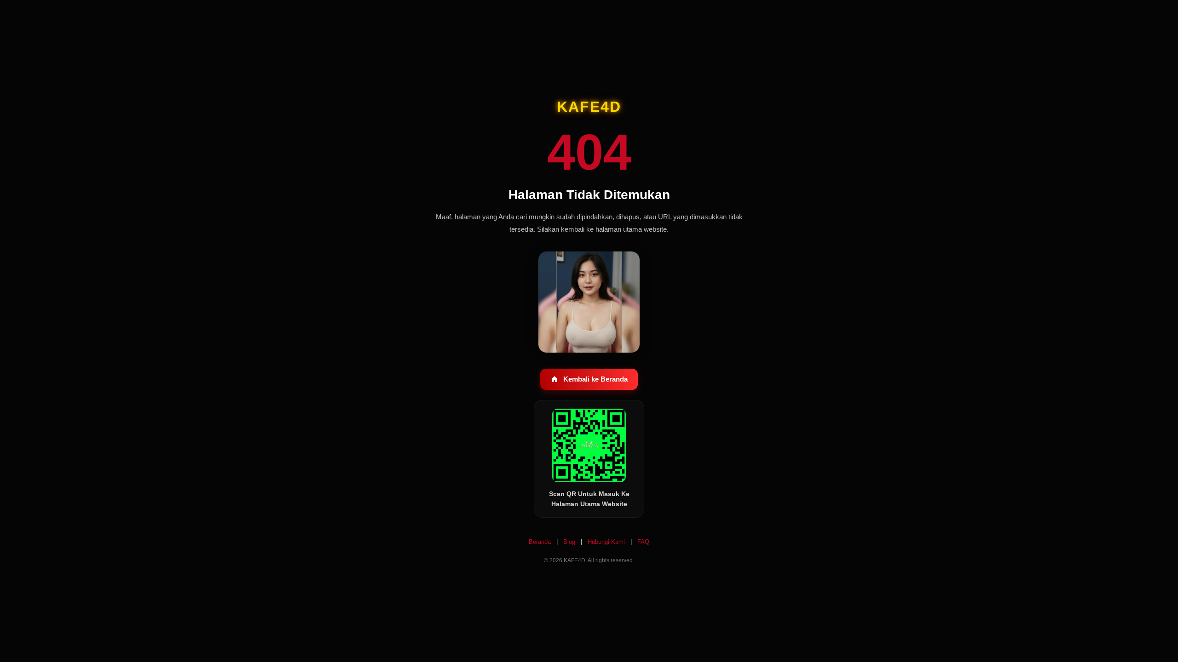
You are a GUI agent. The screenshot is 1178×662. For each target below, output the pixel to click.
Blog (570, 541)
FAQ (643, 541)
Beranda (541, 541)
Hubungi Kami (607, 541)
